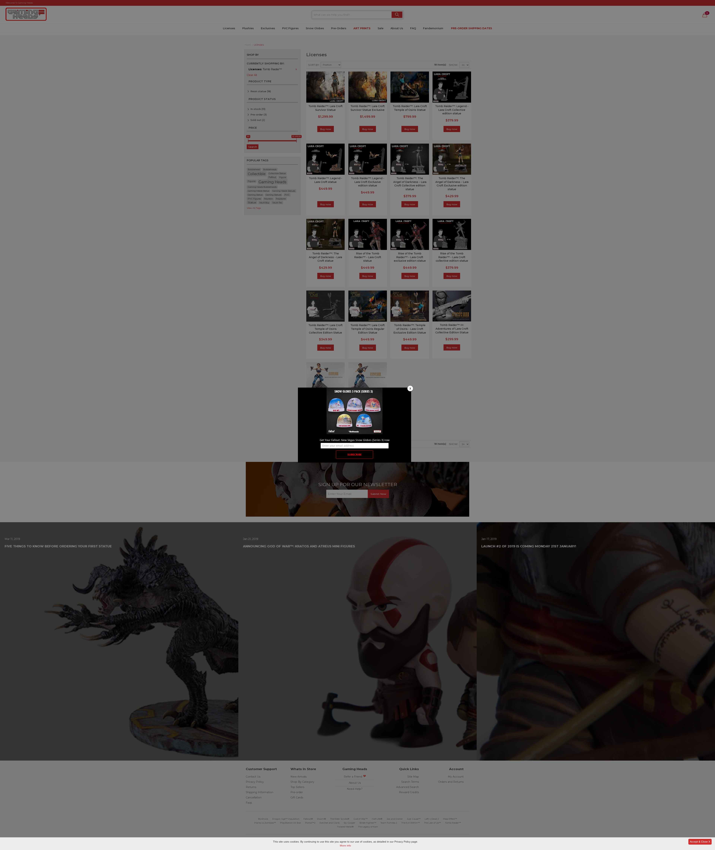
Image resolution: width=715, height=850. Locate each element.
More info (345, 845)
